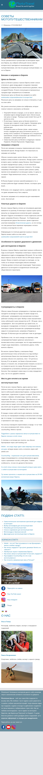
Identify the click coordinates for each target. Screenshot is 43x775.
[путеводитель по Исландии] (17, 584)
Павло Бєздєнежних (8, 655)
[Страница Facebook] (3, 727)
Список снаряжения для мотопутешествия (18, 530)
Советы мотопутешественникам (21, 18)
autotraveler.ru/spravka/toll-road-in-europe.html (16, 237)
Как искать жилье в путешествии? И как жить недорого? (23, 554)
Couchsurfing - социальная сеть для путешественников (20, 455)
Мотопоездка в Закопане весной (15, 532)
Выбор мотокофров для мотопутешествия (18, 525)
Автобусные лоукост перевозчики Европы (18, 551)
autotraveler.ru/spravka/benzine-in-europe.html (17, 97)
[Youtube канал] (8, 727)
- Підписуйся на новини (14, 588)
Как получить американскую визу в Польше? (19, 560)
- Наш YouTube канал (13, 594)
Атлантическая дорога (23, 223)
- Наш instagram (11, 600)
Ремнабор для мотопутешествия (15, 528)
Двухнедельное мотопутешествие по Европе (19, 534)
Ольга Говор (6, 621)
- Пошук (9, 605)
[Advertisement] (21, 752)
